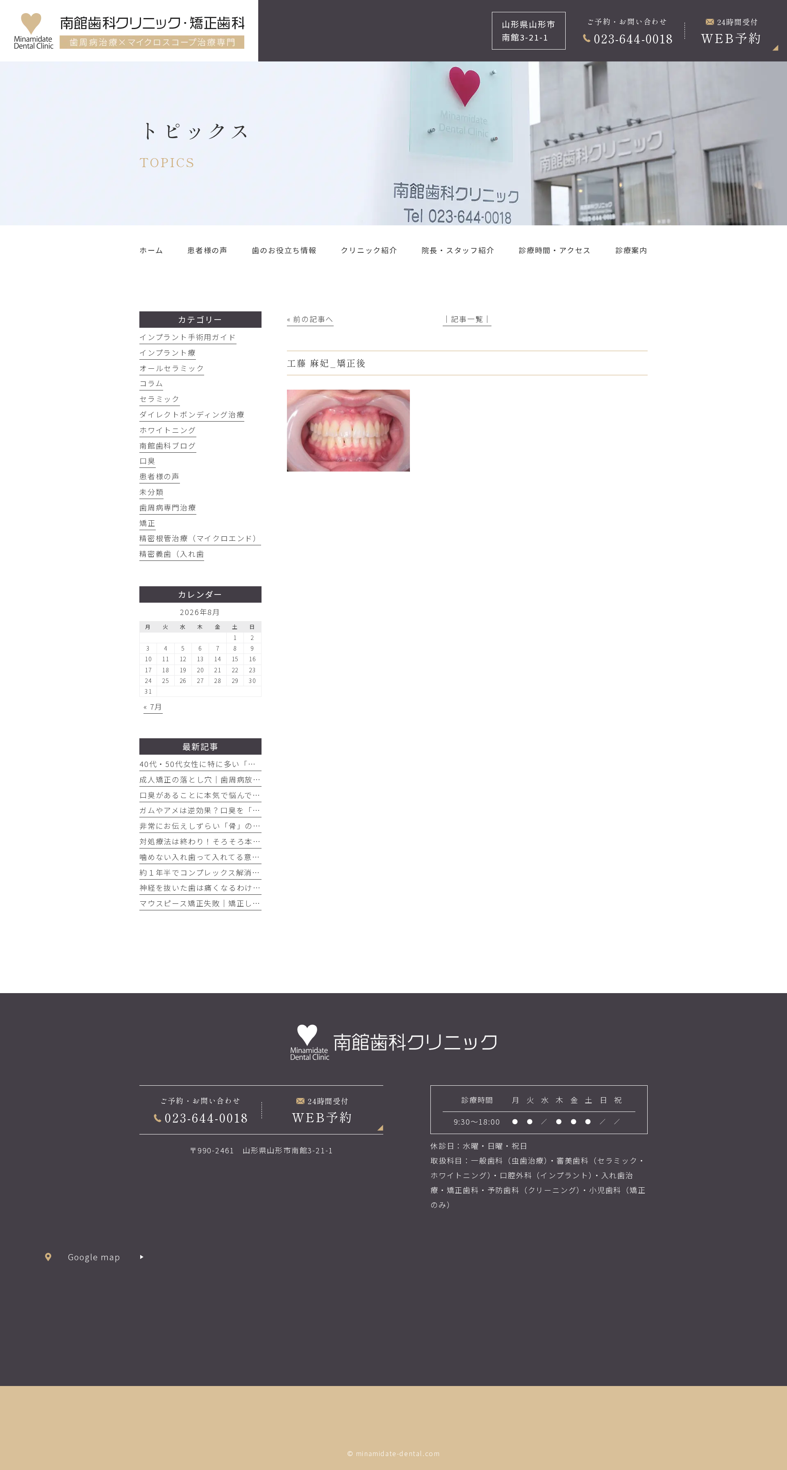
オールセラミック (171, 368)
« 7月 (153, 706)
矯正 (147, 522)
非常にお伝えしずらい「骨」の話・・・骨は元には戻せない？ (252, 825)
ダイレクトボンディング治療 (191, 414)
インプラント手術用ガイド (188, 336)
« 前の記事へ (310, 318)
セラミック (159, 398)
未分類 (151, 491)
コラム (151, 383)
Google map (94, 1257)
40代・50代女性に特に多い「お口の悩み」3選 (224, 763)
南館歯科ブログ (167, 445)
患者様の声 (159, 476)
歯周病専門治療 (167, 507)
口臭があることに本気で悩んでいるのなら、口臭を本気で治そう (256, 794)
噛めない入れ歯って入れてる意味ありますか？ (224, 856)
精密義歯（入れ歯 (171, 553)
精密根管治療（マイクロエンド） (200, 538)
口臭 (147, 460)
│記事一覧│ (467, 318)
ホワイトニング (167, 429)
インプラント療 (167, 352)
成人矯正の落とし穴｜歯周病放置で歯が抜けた (224, 779)
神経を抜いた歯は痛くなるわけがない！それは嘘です (236, 887)
